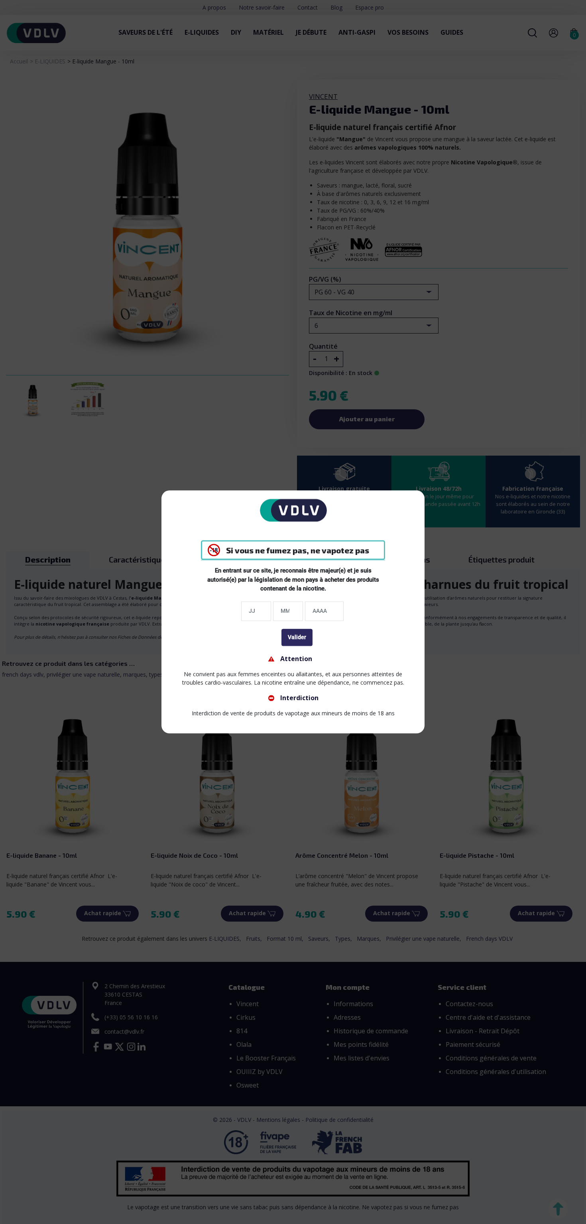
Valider (297, 637)
